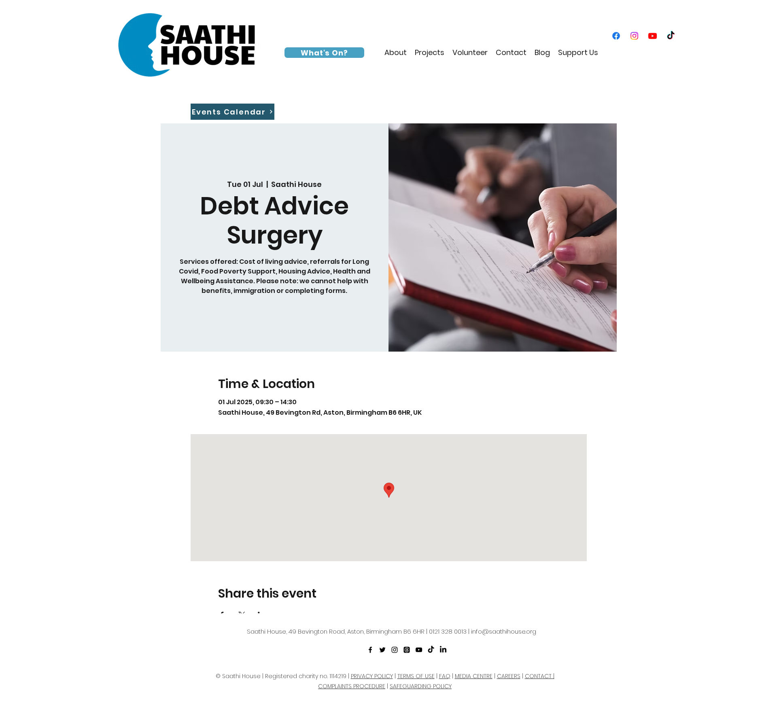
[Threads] (407, 650)
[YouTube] (653, 36)
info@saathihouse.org (503, 631)
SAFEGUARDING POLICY (421, 686)
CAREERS (508, 676)
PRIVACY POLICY (372, 676)
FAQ (444, 676)
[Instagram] (634, 36)
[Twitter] (382, 650)
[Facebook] (616, 36)
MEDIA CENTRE (474, 676)
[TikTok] (671, 36)
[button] (395, 53)
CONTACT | (539, 676)
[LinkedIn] (443, 650)
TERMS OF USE (416, 676)
